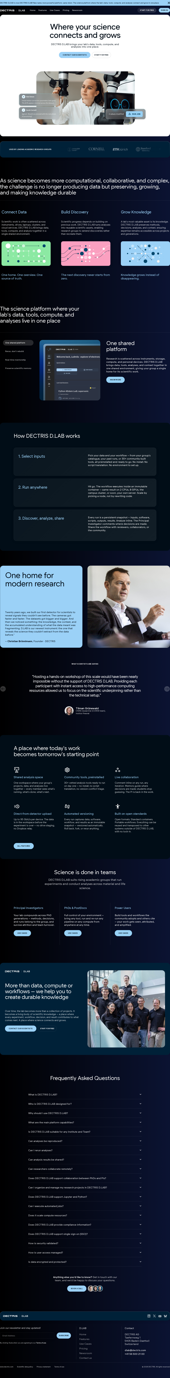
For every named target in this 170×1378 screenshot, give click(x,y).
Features (42, 10)
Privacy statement (44, 1367)
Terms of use (41, 1343)
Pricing (66, 10)
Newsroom (77, 10)
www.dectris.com (6, 1367)
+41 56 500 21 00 (134, 1353)
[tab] (18, 343)
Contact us (85, 1357)
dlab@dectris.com (135, 1350)
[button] (3, 689)
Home (32, 10)
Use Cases (55, 10)
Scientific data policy (25, 1367)
